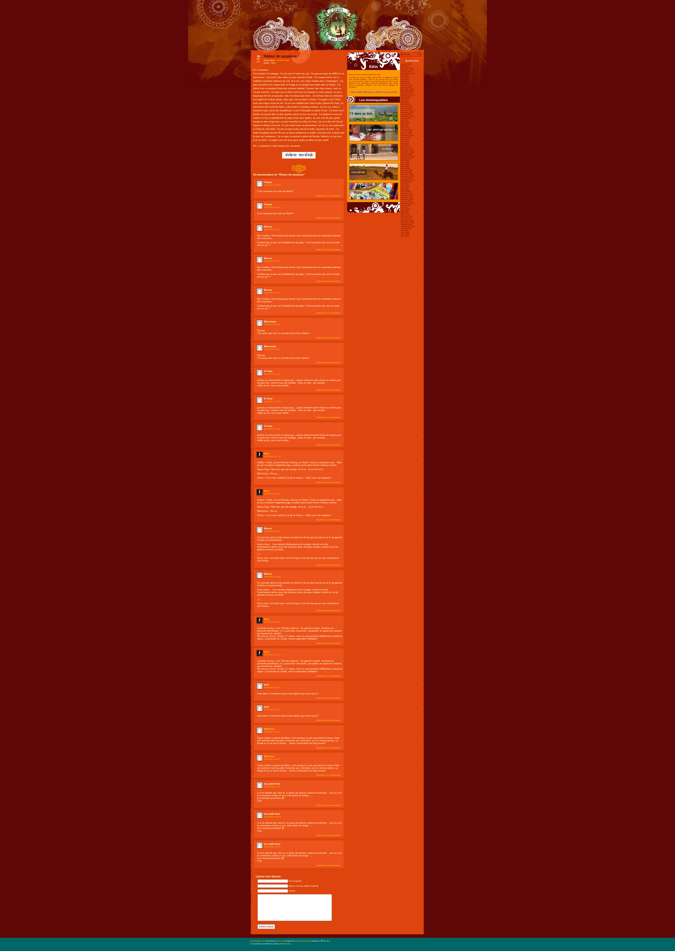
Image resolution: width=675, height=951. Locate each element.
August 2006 (406, 228)
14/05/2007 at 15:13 (272, 324)
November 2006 (407, 223)
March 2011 (405, 128)
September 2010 (407, 135)
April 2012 (405, 103)
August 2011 (406, 118)
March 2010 (405, 147)
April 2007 (405, 213)
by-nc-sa (280, 941)
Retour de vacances (280, 56)
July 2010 (405, 139)
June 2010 (405, 141)
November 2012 (407, 91)
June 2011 (405, 122)
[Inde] (337, 50)
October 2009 (406, 155)
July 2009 (405, 161)
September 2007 (407, 203)
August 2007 (406, 205)
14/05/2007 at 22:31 (272, 687)
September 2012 (407, 95)
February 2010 (407, 149)
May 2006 (405, 234)
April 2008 (405, 190)
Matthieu (269, 728)
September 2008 (407, 180)
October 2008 (406, 178)
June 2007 (405, 209)
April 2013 (405, 81)
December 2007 (407, 197)
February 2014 (407, 68)
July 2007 (405, 207)
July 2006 (405, 230)
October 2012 (406, 93)
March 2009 (405, 168)
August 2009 (406, 159)
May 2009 (405, 165)
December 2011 (407, 110)
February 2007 (407, 217)
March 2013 (405, 83)
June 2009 (405, 163)
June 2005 (405, 236)
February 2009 (407, 170)
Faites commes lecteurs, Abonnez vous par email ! (374, 92)
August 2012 (406, 97)
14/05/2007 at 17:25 (272, 456)
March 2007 (405, 215)
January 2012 (406, 108)
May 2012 (405, 101)
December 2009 (407, 151)
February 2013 (407, 85)
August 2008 (406, 182)
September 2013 (407, 74)
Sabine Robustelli (303, 941)
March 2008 (405, 192)
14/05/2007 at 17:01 (272, 374)
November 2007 (407, 199)
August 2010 (406, 137)
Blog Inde (261, 941)
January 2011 (406, 132)
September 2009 (407, 157)
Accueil (253, 941)
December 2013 (407, 70)
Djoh (273, 63)
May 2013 (405, 79)
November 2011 (407, 112)
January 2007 (406, 219)
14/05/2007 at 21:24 (272, 622)
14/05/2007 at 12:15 (272, 185)
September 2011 (407, 116)
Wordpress (286, 944)
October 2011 (406, 114)
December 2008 (407, 174)
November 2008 (407, 176)
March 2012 (405, 105)
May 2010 (405, 143)
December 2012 (407, 89)
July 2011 (405, 120)
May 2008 (405, 188)
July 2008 (405, 184)
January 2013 (406, 87)
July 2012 (405, 99)
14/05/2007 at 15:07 (272, 229)
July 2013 (405, 76)
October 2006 (406, 224)
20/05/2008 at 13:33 (272, 787)
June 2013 (405, 77)
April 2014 (405, 66)
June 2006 (405, 232)
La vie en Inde (283, 60)
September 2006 (407, 226)
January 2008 (406, 195)
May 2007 (405, 211)
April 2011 (405, 126)
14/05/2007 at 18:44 (272, 531)
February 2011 (407, 130)
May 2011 (405, 124)
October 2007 (406, 201)
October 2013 (406, 72)
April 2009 (405, 166)
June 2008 (405, 186)
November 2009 (407, 153)
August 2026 (406, 64)
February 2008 (407, 194)
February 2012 (407, 106)
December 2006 (407, 221)
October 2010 (406, 134)
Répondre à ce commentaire (328, 196)
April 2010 (405, 145)
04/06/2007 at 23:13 (272, 732)
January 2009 (406, 172)
